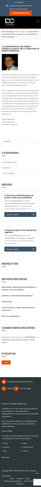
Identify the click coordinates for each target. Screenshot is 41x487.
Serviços (6, 447)
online (6, 362)
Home (5, 443)
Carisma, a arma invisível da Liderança (17, 296)
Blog (22, 31)
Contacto (19, 484)
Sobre (24, 443)
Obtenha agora (12, 215)
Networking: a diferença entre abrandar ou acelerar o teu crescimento (19, 288)
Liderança (7, 168)
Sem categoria (9, 173)
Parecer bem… (7, 302)
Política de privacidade (12, 481)
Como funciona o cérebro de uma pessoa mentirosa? (18, 309)
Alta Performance (10, 162)
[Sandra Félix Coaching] (9, 22)
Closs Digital (6, 476)
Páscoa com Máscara (10, 316)
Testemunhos (27, 447)
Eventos (25, 451)
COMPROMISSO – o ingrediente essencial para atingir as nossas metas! (20, 340)
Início (16, 31)
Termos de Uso (29, 481)
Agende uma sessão (20, 13)
